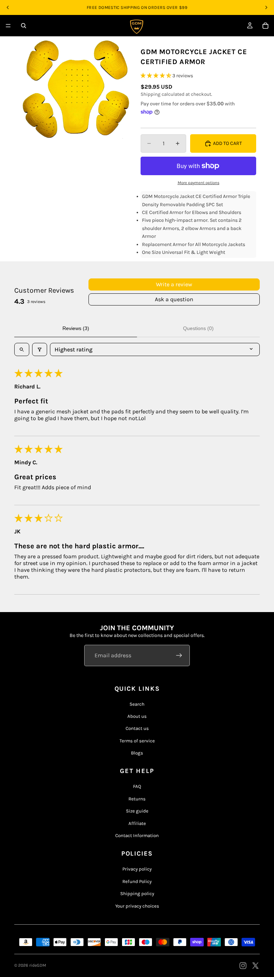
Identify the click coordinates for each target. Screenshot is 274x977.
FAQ (137, 786)
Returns (137, 798)
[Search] (23, 25)
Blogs (137, 753)
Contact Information (137, 835)
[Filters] (39, 349)
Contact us (137, 728)
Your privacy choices (137, 906)
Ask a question (174, 299)
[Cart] (265, 25)
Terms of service (137, 740)
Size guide (137, 811)
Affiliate (137, 823)
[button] (156, 76)
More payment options (198, 182)
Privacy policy (137, 869)
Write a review (174, 284)
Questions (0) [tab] (198, 328)
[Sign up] (179, 655)
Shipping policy (137, 893)
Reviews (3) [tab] (75, 328)
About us (137, 716)
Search (137, 704)
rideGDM (37, 965)
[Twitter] (255, 965)
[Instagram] (243, 965)
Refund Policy (137, 881)
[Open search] (21, 349)
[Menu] (8, 25)
